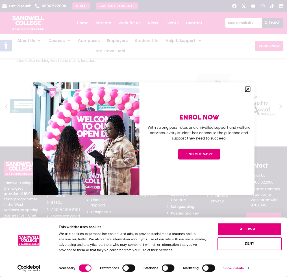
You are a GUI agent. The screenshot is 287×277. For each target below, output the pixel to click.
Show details (233, 268)
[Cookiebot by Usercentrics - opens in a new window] (29, 268)
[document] (143, 138)
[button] (248, 89)
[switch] (128, 268)
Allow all (249, 229)
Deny (249, 243)
